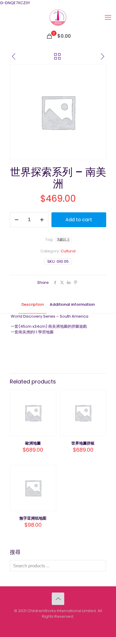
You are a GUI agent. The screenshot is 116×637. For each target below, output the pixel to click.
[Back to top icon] (58, 599)
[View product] (49, 405)
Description (32, 304)
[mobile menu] (108, 17)
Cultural (68, 251)
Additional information (72, 304)
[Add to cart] (49, 396)
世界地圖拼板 (83, 443)
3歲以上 (63, 239)
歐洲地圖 (33, 443)
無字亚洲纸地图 (32, 518)
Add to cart (78, 219)
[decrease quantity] (16, 220)
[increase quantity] (42, 220)
